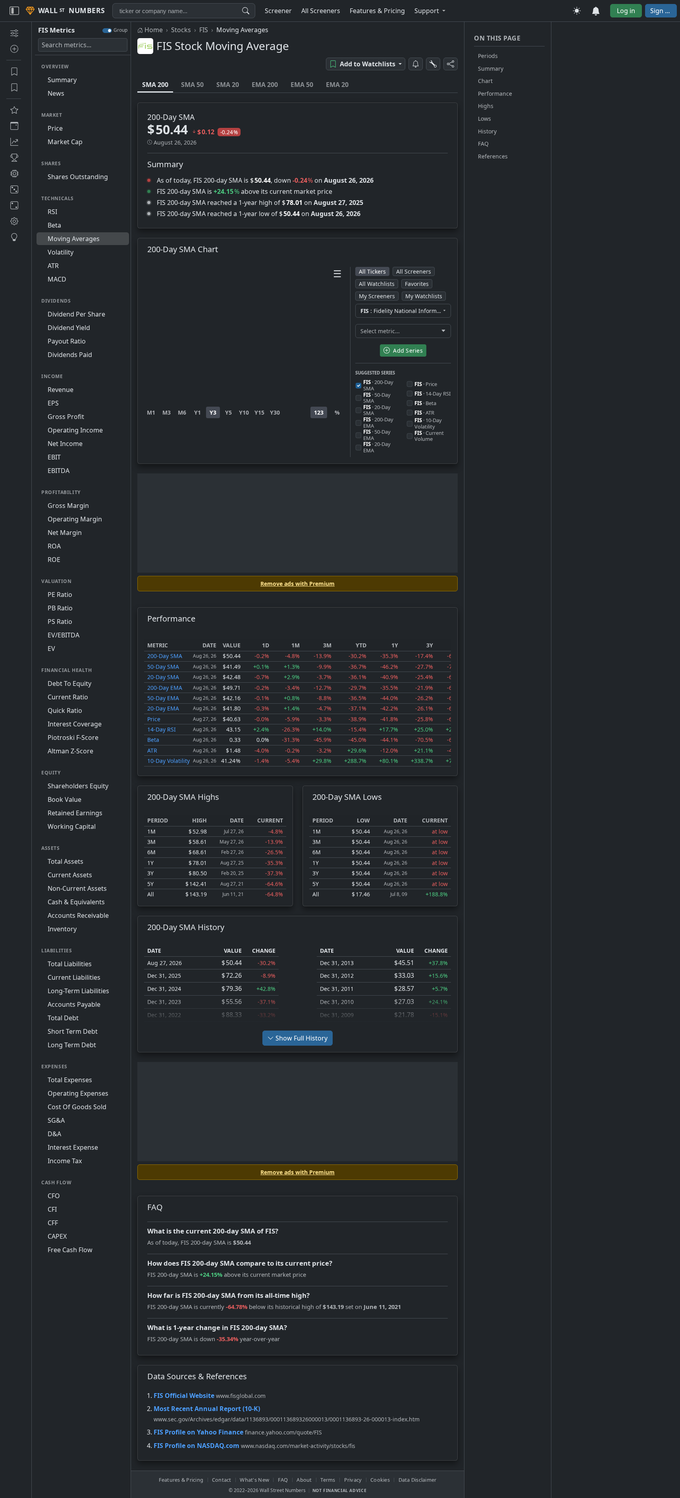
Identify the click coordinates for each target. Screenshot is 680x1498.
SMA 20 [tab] (227, 84)
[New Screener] (13, 33)
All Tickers (372, 271)
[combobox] (183, 10)
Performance (495, 93)
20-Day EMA (163, 708)
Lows (484, 118)
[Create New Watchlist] (13, 49)
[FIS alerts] (415, 64)
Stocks (181, 29)
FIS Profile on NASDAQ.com (196, 1445)
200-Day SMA (164, 656)
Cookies (380, 1479)
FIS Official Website (184, 1395)
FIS (203, 29)
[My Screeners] (13, 71)
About (304, 1479)
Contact (221, 1479)
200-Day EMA (164, 687)
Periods (488, 56)
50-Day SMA (163, 666)
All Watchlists (377, 284)
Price (153, 719)
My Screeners (377, 296)
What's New (254, 1479)
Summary (490, 68)
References (493, 156)
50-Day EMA (163, 698)
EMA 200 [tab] (265, 84)
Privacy (353, 1479)
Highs (485, 106)
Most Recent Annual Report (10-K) (207, 1408)
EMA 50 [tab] (302, 84)
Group (120, 30)
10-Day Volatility (168, 760)
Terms (327, 1479)
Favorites (417, 284)
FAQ (483, 143)
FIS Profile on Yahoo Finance (198, 1432)
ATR (152, 750)
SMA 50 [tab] (192, 84)
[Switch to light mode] (577, 11)
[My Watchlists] (13, 87)
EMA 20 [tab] (337, 84)
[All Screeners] (13, 110)
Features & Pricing (181, 1479)
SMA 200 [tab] (155, 84)
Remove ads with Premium (297, 583)
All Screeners (413, 271)
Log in (626, 10)
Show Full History (301, 1038)
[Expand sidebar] (14, 10)
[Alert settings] (433, 64)
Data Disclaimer (418, 1479)
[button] (430, 10)
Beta (153, 739)
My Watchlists (423, 296)
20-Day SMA (163, 677)
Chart (485, 81)
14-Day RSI (161, 729)
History (487, 131)
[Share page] (450, 64)
